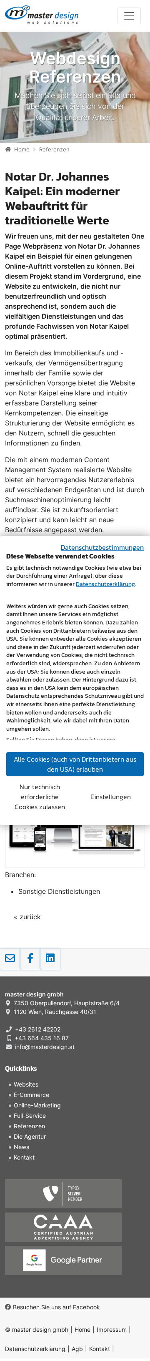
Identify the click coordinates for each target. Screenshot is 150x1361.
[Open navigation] (129, 16)
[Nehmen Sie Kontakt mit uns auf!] (10, 958)
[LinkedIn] (50, 958)
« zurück (27, 917)
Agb (77, 1348)
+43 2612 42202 (37, 1029)
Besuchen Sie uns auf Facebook (56, 1307)
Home (82, 1329)
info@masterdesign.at (45, 1046)
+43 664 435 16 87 (42, 1038)
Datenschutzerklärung (35, 1348)
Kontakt (99, 1348)
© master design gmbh (36, 1329)
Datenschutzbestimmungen (102, 547)
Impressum (112, 1329)
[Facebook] (30, 958)
